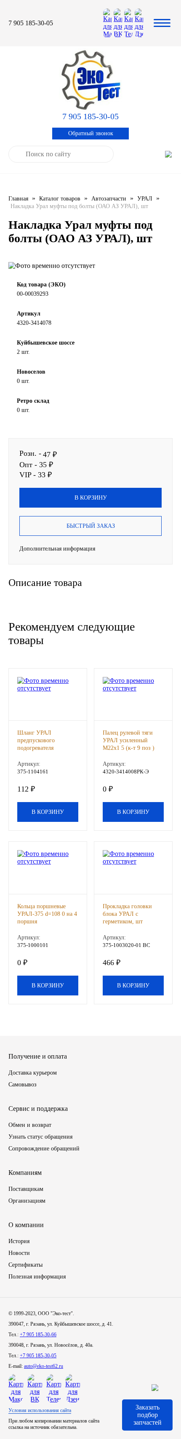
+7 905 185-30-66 (38, 1334)
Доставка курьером (32, 1073)
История (18, 1241)
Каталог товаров (59, 198)
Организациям (26, 1201)
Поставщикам (25, 1189)
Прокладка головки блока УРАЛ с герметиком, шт (127, 914)
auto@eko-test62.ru (43, 1366)
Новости (19, 1253)
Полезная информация (37, 1276)
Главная (18, 198)
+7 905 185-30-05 (38, 1356)
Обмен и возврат (29, 1125)
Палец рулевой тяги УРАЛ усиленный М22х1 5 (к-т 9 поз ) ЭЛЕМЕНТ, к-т (128, 741)
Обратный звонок (90, 133)
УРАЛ (144, 198)
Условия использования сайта (39, 1410)
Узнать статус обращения (40, 1137)
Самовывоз (22, 1084)
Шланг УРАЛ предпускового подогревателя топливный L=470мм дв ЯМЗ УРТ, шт (44, 741)
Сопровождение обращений (44, 1148)
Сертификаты (25, 1265)
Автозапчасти (108, 198)
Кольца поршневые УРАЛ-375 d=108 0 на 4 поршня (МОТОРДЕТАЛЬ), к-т (47, 914)
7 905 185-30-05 (30, 23)
